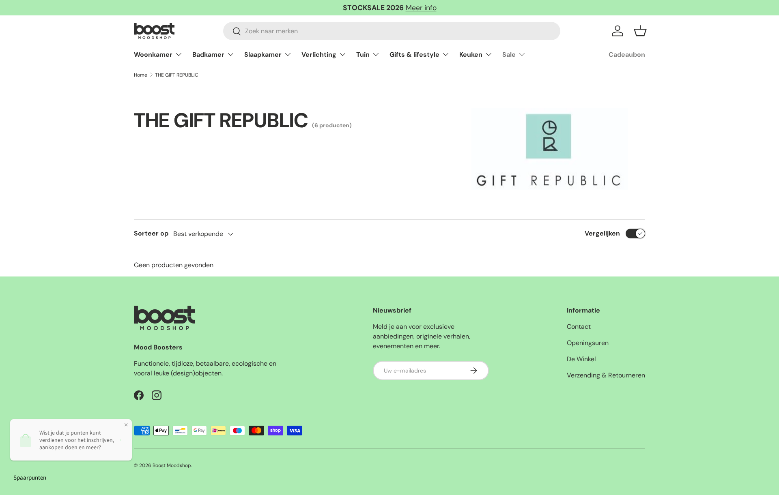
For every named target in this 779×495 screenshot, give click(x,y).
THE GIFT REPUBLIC (176, 75)
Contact (579, 326)
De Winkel (581, 359)
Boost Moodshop (172, 465)
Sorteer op (151, 233)
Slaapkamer (263, 54)
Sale (509, 54)
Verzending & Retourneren (606, 375)
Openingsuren (588, 343)
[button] (640, 31)
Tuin (363, 54)
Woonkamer (153, 54)
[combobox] (391, 31)
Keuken (470, 54)
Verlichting (318, 54)
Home (140, 75)
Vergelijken (602, 233)
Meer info (421, 7)
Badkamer (208, 54)
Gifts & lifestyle (414, 54)
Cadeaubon (627, 54)
